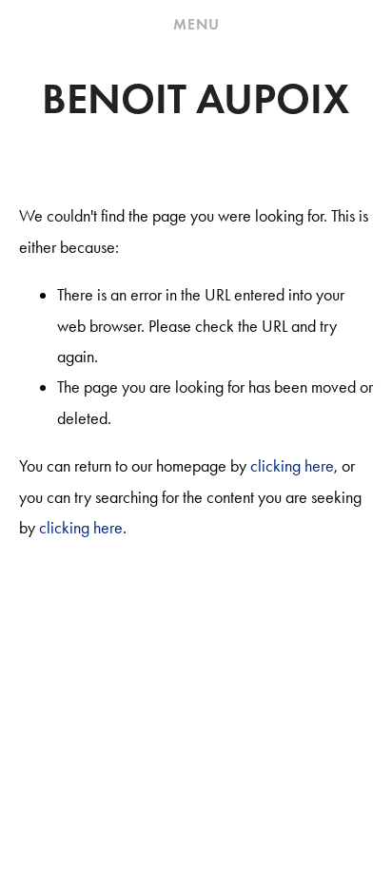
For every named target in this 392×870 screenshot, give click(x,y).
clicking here (292, 465)
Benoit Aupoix (196, 98)
